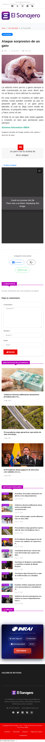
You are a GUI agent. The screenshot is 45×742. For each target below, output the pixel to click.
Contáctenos (30, 4)
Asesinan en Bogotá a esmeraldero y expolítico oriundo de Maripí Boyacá (28, 564)
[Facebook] (12, 6)
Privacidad (16, 732)
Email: (5, 340)
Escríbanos (14, 4)
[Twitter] (17, 6)
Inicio (3, 28)
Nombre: (6, 331)
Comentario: (8, 304)
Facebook (18, 262)
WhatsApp (23, 270)
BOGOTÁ (4, 562)
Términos (7, 732)
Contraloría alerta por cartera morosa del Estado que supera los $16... (28, 553)
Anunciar (22, 4)
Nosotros (6, 4)
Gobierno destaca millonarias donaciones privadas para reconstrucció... (28, 507)
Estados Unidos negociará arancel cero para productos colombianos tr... (28, 587)
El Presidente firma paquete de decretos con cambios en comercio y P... (28, 541)
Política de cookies (36, 732)
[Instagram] (22, 6)
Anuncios (25, 732)
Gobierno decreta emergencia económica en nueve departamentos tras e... (28, 598)
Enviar (11, 352)
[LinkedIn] (27, 6)
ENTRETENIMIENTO (7, 516)
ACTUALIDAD (13, 28)
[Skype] (32, 6)
